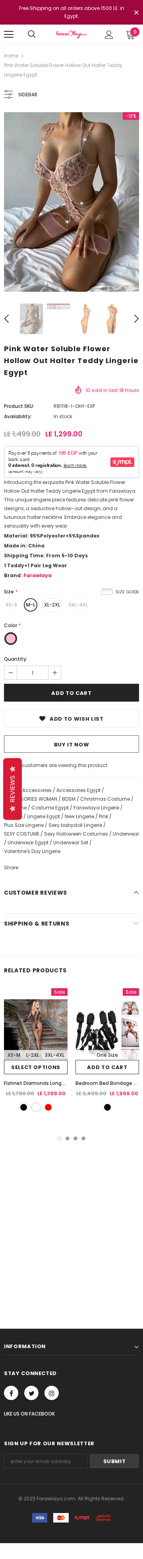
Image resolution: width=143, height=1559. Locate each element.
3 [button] (75, 1138)
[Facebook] (11, 1393)
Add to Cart (107, 1067)
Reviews (12, 788)
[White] (36, 1107)
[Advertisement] (71, 1215)
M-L (30, 604)
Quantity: (15, 659)
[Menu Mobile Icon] (9, 34)
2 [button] (68, 1138)
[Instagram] (51, 1393)
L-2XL (32, 1055)
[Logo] (71, 34)
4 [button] (83, 1138)
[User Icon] (109, 35)
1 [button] (60, 1138)
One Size (107, 1055)
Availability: (18, 416)
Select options (35, 1067)
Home (11, 55)
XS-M (14, 1055)
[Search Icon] (32, 34)
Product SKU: (19, 406)
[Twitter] (31, 1393)
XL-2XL (52, 604)
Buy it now (71, 744)
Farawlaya (37, 575)
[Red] (48, 1107)
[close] (136, 13)
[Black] (23, 1107)
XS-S (11, 604)
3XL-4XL (78, 604)
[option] (71, 202)
